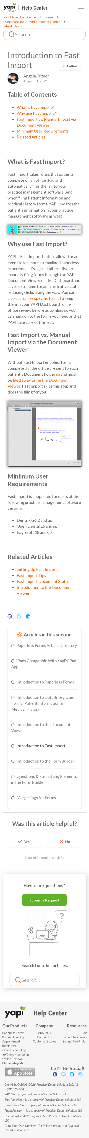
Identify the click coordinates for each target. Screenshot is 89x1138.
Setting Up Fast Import (37, 569)
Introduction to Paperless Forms (45, 681)
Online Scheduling (14, 1050)
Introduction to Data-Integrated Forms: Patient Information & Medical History (42, 703)
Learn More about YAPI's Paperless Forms (31, 22)
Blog (84, 1033)
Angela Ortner (36, 75)
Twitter (19, 616)
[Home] (25, 7)
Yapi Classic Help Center (19, 17)
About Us (44, 1033)
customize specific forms (37, 298)
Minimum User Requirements (43, 130)
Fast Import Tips (31, 575)
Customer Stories (44, 1041)
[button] (81, 7)
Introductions (12, 26)
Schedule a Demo (75, 1037)
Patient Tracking (13, 1037)
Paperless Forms (13, 1033)
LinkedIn (28, 616)
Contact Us (44, 1037)
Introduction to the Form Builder (45, 760)
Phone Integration (14, 1063)
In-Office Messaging (15, 1054)
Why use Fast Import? (36, 113)
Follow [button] (72, 66)
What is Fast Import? (35, 107)
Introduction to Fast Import (40, 745)
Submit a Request (44, 900)
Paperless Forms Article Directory (46, 645)
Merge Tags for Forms (36, 797)
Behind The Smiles (75, 1041)
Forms (49, 17)
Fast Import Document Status (43, 581)
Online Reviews (12, 1059)
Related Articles (31, 136)
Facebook (10, 616)
